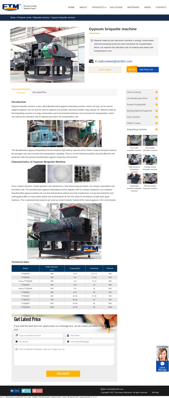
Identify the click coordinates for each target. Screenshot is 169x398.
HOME (71, 7)
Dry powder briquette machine (150, 149)
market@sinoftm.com (118, 61)
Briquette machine (41, 17)
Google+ (39, 391)
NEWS (147, 7)
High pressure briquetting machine (134, 169)
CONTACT (161, 7)
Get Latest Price (39, 92)
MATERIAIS (133, 7)
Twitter (28, 391)
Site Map (155, 392)
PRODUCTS (98, 7)
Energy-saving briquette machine (150, 168)
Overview (21, 93)
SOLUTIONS (116, 7)
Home (13, 17)
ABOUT (83, 7)
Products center (24, 17)
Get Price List (146, 69)
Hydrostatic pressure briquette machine (134, 188)
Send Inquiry (105, 69)
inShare (17, 391)
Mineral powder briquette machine (150, 187)
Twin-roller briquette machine (134, 149)
